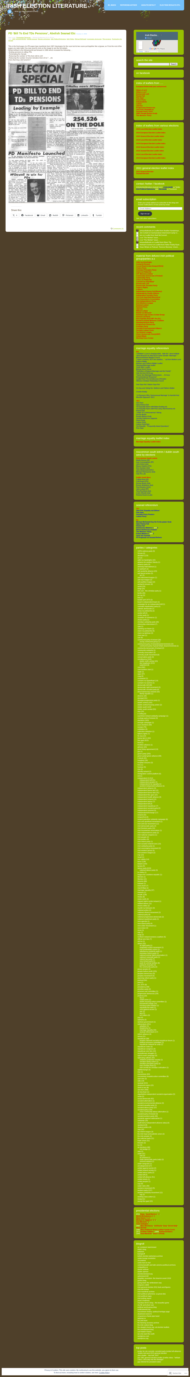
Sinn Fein (139, 403)
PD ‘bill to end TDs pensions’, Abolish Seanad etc (42, 33)
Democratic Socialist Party (147, 690)
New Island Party (144, 924)
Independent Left (146, 780)
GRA (139, 751)
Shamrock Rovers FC (145, 1314)
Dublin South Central (145, 709)
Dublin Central (143, 703)
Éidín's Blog (142, 1249)
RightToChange (143, 1070)
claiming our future (145, 629)
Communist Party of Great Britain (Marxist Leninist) (158, 646)
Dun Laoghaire (145, 663)
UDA (141, 1156)
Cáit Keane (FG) (142, 481)
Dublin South (142, 707)
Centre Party (142, 615)
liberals (140, 877)
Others (140, 944)
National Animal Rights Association (152, 955)
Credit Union (144, 1000)
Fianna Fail (140, 411)
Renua (140, 1036)
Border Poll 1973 (144, 600)
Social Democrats (144, 1099)
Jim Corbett (144, 233)
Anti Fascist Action (144, 573)
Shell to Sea (142, 1088)
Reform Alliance (143, 1034)
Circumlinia (142, 1261)
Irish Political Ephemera (58, 39)
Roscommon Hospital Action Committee (152, 1076)
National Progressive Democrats (149, 917)
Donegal (141, 698)
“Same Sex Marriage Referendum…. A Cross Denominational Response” (153, 376)
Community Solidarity (145, 650)
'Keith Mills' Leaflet (143, 367)
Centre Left (141, 613)
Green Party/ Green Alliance (148, 756)
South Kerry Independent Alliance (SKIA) (152, 1123)
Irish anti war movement (147, 824)
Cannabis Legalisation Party (148, 606)
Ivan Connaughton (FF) (145, 462)
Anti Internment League (146, 578)
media (140, 897)
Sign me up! (145, 214)
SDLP (139, 1081)
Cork (139, 667)
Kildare (140, 864)
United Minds (142, 1179)
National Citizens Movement (148, 912)
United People (143, 1181)
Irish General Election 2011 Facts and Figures (154, 1287)
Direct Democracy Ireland (147, 692)
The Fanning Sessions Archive (148, 1323)
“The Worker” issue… (152, 238)
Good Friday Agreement (146, 749)
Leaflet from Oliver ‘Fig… (163, 242)
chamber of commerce (146, 618)
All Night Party (145, 945)
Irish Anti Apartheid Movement (149, 822)
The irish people (143, 1136)
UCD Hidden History (144, 1332)
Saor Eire (141, 1079)
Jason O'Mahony (144, 1301)
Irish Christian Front (146, 1066)
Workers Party (143, 1190)
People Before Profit (143, 416)
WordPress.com (143, 1336)
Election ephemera (44, 39)
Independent (142, 778)
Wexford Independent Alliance (151, 786)
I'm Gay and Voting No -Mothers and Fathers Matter (155, 388)
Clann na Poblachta (145, 631)
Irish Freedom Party (145, 828)
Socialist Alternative (145, 1101)
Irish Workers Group (145, 850)
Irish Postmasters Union (148, 949)
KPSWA (140, 866)
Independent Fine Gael (146, 795)
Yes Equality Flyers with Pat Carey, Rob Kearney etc (155, 409)
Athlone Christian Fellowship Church (150, 381)
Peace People (143, 969)
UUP (139, 1184)
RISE (139, 1072)
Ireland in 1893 (143, 1285)
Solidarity (141, 1121)
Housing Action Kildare (148, 1006)
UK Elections (142, 1147)
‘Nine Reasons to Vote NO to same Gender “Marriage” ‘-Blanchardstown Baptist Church (157, 357)
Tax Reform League (144, 1132)
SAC (141, 1011)
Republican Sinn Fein (145, 1051)
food (139, 743)
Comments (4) (118, 229)
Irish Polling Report (144, 1298)
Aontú (140, 586)
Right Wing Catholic (144, 1058)
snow (140, 1096)
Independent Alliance (146, 788)
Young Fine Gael (143, 1201)
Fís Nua (140, 736)
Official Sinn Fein (143, 939)
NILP (139, 932)
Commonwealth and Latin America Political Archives (157, 1265)
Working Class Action (145, 1197)
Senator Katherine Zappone (146, 418)
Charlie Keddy (141, 392)
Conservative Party (144, 657)
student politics (143, 1127)
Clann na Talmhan (144, 633)
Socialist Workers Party (146, 1116)
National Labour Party (147, 870)
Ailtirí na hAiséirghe (145, 560)
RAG (141, 1195)
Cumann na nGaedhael (146, 681)
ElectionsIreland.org (145, 1274)
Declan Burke (141, 415)
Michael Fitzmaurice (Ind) (145, 472)
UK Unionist (144, 1158)
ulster (140, 1154)
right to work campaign (146, 1056)
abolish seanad (32, 39)
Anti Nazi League (144, 580)
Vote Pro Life (141, 474)
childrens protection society (150, 1060)
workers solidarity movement (148, 1193)
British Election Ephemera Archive (150, 1256)
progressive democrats (94, 39)
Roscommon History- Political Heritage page (154, 1312)
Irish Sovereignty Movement (148, 848)
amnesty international (146, 567)
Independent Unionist (146, 810)
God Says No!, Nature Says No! (148, 384)
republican (142, 1039)
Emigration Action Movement (150, 947)
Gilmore (140, 747)
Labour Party (141, 422)
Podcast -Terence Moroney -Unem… (165, 247)
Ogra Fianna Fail (142, 405)
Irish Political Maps (145, 1296)
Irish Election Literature (46, 6)
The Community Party (147, 967)
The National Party (144, 1138)
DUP (139, 711)
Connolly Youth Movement (147, 655)
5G (141, 998)
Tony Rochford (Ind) (143, 491)
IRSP (139, 855)
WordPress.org (143, 1338)
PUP (139, 1017)
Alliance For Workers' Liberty (148, 562)
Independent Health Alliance (148, 797)
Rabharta (141, 1020)
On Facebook (143, 73)
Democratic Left (143, 685)
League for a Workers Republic (149, 875)
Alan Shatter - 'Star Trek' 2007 (148, 1355)
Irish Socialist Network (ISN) (147, 844)
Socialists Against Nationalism (149, 1118)
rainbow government (145, 1022)
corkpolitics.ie (143, 1267)
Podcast (141, 980)
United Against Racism (146, 1168)
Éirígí (139, 589)
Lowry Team (142, 886)
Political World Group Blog (147, 1307)
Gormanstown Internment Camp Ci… (165, 233)
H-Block (140, 758)
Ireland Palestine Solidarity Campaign (151, 819)
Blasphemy (144, 1028)
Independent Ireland (145, 799)
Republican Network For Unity (150, 1044)
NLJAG (139, 935)
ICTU (139, 769)
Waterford (143, 665)
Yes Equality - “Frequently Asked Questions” (152, 426)
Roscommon (142, 1074)
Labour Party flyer (143, 424)
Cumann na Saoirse (145, 683)
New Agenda (142, 921)
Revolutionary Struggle (146, 1053)
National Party (143, 915)
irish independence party (147, 833)
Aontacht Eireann (144, 584)
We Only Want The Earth (146, 1334)
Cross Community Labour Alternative (153, 1112)
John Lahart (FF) (142, 489)
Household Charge (146, 1004)
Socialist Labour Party (145, 1108)
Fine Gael (140, 428)
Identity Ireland (143, 772)
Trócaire (140, 1143)
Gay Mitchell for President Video (149, 1362)
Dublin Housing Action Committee (152, 1002)
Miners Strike (142, 906)
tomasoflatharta (145, 231)
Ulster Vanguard (143, 1164)
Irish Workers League (145, 853)
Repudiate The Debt (146, 1007)
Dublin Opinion (143, 1272)
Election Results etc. (170, 5)
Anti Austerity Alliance (146, 571)
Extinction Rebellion (145, 731)
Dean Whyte (144, 247)
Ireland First (142, 817)
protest (140, 996)
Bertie (140, 593)
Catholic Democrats (145, 609)
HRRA (139, 765)
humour (140, 767)
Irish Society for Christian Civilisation (153, 1067)
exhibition (141, 729)
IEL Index (112, 5)
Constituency (142, 659)
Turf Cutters (143, 1015)
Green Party (140, 420)
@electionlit (168, 187)
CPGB (139, 672)
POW (139, 982)
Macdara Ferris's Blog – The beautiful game (153, 1303)
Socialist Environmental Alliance (149, 1103)
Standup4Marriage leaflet (145, 365)
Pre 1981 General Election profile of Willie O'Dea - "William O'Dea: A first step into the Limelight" (159, 1359)
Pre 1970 (141, 985)
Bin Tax (140, 595)
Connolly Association (145, 653)
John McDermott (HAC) (145, 470)
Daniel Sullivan (143, 1269)
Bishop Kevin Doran (143, 369)
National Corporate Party (149, 957)
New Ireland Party (146, 961)
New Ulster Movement (146, 926)
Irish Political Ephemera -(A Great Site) (152, 1294)
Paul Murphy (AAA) (143, 487)
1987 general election (19, 39)
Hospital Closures (144, 763)
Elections (141, 720)
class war (141, 635)
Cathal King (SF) (142, 479)
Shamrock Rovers (144, 1085)
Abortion (141, 556)
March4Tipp (142, 888)
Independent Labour (145, 802)
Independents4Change (146, 813)
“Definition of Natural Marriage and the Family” (153, 371)
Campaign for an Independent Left (150, 604)
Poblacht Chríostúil (146, 965)
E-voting (141, 714)
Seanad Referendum (147, 1032)
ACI (139, 558)
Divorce (140, 696)
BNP (139, 598)
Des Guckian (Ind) (143, 468)
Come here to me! (144, 1263)
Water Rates (142, 1186)
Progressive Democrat (23, 37)
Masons (141, 892)
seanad (140, 1083)
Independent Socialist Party (148, 808)
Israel (140, 857)
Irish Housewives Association (148, 830)
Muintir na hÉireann (145, 908)
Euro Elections (143, 725)
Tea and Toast (142, 1321)
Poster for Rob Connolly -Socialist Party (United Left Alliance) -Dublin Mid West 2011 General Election (159, 1352)
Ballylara (141, 1252)
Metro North (142, 899)
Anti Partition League (145, 582)
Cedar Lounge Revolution (147, 1258)
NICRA (139, 930)
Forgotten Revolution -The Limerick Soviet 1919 (154, 1278)
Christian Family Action (148, 1062)
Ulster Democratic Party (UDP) (150, 1159)
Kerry (139, 862)
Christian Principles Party (149, 1064)
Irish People (142, 837)
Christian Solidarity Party (146, 622)
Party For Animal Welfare (148, 963)
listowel (140, 884)
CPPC (139, 674)
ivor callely (142, 859)
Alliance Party (143, 564)
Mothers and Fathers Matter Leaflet (149, 363)
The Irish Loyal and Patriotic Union (150, 1134)
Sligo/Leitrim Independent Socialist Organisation (155, 1094)
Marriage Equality (144, 890)
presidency (142, 987)
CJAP (139, 626)
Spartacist (141, 1125)
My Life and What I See (146, 1305)
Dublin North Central (147, 661)
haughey (141, 760)
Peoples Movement (145, 976)
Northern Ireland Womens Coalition (150, 937)
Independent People (147, 782)
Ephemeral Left (143, 1276)
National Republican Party (147, 919)
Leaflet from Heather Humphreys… (167, 231)
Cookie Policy (104, 1373)
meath (140, 895)
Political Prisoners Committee (150, 1042)
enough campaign (144, 723)
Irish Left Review (143, 1289)
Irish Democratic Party (146, 826)
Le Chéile (141, 872)
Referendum (142, 1024)
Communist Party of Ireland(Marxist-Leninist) (154, 644)
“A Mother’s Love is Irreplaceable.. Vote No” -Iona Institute (157, 354)
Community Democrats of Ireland (150, 648)
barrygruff (141, 1254)
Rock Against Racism (147, 1009)
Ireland (140, 815)
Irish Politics (70, 39)
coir (139, 638)
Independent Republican (147, 806)
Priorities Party (143, 989)
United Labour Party (145, 1173)
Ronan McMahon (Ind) (144, 485)
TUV (139, 1145)
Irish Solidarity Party (145, 846)
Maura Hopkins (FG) (143, 466)
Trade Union (142, 1141)
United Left (141, 1175)
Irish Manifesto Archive (146, 1292)
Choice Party (142, 620)
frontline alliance (144, 745)
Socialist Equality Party (146, 1105)
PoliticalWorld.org (144, 1309)
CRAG (139, 676)
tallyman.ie (142, 1318)
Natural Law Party (146, 959)
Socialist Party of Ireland (146, 1114)
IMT (139, 776)
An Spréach (142, 569)
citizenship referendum (146, 624)
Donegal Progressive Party (147, 700)
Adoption (143, 1026)
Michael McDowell (80, 39)
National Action (143, 910)
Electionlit (162, 189)
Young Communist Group (149, 642)
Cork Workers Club (144, 670)
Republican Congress (145, 1049)
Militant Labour (143, 904)
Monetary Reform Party (148, 953)
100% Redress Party (145, 551)
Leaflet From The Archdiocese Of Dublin (151, 379)
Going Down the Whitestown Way (150, 1283)
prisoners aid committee (147, 991)
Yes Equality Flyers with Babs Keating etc (151, 407)
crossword (141, 678)
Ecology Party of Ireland (146, 718)
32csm (140, 553)
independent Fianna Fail (146, 790)
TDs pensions (106, 39)
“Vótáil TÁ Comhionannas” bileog (148, 413)
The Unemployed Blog (146, 1329)
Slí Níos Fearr (142, 1092)
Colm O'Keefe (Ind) (143, 493)
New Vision (142, 928)
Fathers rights (142, 734)
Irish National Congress (146, 835)
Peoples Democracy (145, 974)
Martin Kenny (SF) (143, 460)
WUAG (140, 1199)
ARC (141, 575)
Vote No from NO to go (144, 373)
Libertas (140, 879)
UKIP (139, 1151)
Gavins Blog (142, 1281)
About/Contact (148, 5)
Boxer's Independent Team (147, 602)
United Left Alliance (144, 1177)
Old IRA (140, 941)
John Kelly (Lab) (142, 464)
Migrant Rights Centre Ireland (148, 901)
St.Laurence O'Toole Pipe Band (148, 1316)
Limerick (140, 881)
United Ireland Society (146, 1170)
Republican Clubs (144, 1047)
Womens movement (145, 1188)
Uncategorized (143, 1166)
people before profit (145, 971)
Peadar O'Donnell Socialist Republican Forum (156, 1041)
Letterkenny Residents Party (150, 951)
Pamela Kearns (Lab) (144, 495)
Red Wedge (144, 1149)
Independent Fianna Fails (147, 793)
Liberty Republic (145, 694)
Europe (140, 727)
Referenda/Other (128, 5)
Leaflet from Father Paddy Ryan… (168, 245)
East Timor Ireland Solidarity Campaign (152, 716)
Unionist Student (146, 1161)
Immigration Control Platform (148, 774)
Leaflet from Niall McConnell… (156, 235)
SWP (139, 1129)
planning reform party (146, 978)
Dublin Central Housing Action (148, 705)
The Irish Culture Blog (145, 1325)
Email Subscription (146, 199)
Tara (141, 1013)
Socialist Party (143, 1110)
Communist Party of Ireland (147, 640)
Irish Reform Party (144, 842)
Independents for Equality (149, 784)
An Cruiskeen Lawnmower (147, 1247)
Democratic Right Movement (148, 687)
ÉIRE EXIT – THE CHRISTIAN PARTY (148, 591)
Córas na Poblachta (145, 611)
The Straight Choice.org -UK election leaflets (153, 1327)
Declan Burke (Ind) (143, 483)
